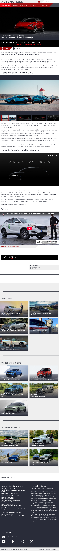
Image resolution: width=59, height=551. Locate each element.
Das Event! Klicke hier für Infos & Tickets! (29, 44)
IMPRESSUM (47, 549)
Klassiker (33, 5)
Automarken (43, 5)
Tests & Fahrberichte (20, 5)
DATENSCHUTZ (54, 549)
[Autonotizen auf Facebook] (13, 542)
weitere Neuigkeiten (11, 363)
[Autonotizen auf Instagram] (22, 542)
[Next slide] (56, 97)
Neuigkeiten (5, 5)
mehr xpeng (7, 299)
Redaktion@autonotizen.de (13, 537)
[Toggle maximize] (57, 77)
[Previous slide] (2, 97)
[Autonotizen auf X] (31, 542)
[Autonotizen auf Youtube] (3, 542)
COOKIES (41, 549)
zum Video (11, 246)
